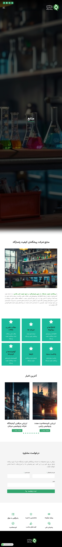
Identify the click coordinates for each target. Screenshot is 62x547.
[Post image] (45, 401)
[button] (3, 7)
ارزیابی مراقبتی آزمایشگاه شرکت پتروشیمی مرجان (17, 424)
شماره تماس (27, 472)
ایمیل (54, 481)
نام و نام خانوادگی (51, 472)
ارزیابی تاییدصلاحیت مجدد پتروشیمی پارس (44, 424)
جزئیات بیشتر (45, 430)
